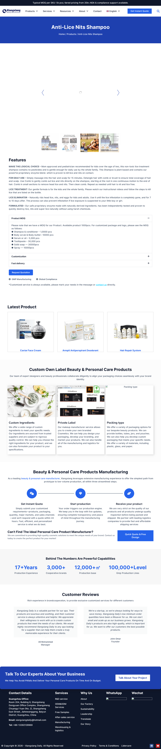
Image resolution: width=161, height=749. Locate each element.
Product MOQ (18, 218)
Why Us (86, 693)
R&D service (61, 699)
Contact (97, 11)
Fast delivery (18, 263)
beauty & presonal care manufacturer (40, 478)
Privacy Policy (89, 745)
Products (71, 34)
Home (62, 34)
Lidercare (126, 745)
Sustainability (87, 709)
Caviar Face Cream (30, 350)
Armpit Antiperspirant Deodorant (80, 350)
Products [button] (30, 11)
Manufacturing (62, 722)
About (84, 699)
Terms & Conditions (109, 745)
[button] (113, 11)
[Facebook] (151, 746)
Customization (18, 256)
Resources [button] (65, 11)
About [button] (82, 11)
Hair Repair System (130, 350)
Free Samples (62, 712)
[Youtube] (158, 746)
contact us (101, 284)
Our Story (86, 724)
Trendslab (86, 719)
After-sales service (65, 717)
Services (61, 693)
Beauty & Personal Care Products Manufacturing (80, 471)
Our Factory (87, 704)
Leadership (86, 714)
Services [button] (47, 11)
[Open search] (158, 11)
